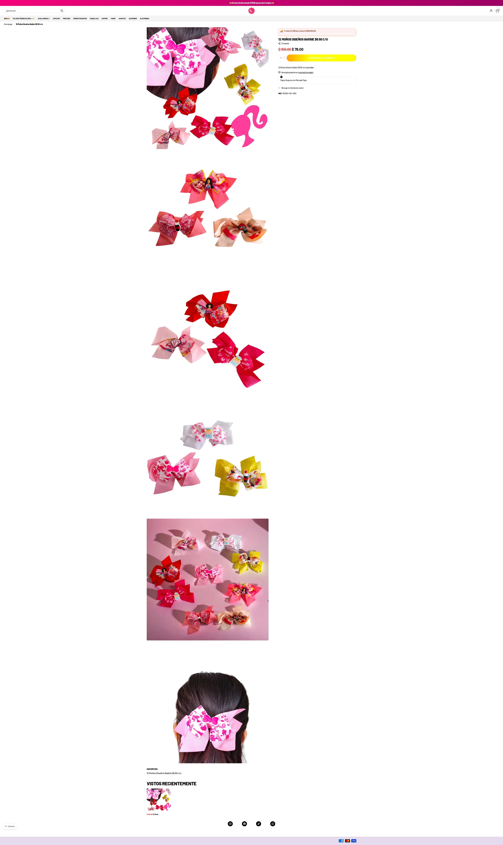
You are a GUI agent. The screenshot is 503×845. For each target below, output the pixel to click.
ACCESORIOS (133, 18)
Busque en (61, 10)
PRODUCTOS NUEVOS (80, 18)
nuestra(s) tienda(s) (305, 72)
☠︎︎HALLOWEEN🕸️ (44, 18)
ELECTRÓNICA (144, 18)
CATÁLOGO (56, 18)
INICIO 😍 (7, 18)
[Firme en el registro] (491, 11)
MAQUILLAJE (94, 18)
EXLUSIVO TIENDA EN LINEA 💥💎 (24, 18)
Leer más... (310, 67)
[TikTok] (258, 823)
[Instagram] (230, 823)
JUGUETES (122, 18)
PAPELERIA (66, 18)
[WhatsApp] (272, 823)
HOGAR (113, 18)
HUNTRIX (105, 18)
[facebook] (244, 823)
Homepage (8, 24)
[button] (284, 55)
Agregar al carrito (321, 57)
